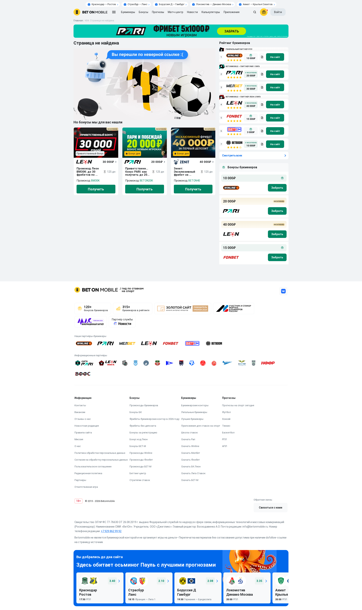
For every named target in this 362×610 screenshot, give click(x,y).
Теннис (226, 425)
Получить (96, 189)
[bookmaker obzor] (262, 57)
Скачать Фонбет (190, 459)
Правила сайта (83, 432)
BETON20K (146, 180)
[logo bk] (231, 188)
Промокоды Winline (141, 453)
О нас (77, 446)
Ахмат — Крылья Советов (258, 4)
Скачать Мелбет (190, 453)
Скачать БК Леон (191, 466)
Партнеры (80, 480)
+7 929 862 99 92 (111, 531)
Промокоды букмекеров (144, 405)
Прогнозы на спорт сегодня (238, 405)
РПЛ (224, 439)
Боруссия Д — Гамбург (171, 4)
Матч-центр (175, 12)
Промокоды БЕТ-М (140, 466)
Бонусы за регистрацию (143, 432)
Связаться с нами (270, 507)
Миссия (78, 439)
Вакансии (79, 412)
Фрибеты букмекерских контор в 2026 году (154, 419)
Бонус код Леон (139, 439)
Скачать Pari (188, 439)
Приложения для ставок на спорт (200, 425)
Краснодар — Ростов (104, 4)
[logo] (90, 12)
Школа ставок (189, 432)
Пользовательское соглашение (92, 466)
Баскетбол (228, 432)
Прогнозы (158, 12)
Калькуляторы (211, 12)
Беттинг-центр (138, 473)
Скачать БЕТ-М (189, 480)
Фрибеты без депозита (143, 425)
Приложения (231, 12)
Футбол (226, 412)
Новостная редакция (86, 425)
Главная (78, 20)
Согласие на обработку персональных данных (101, 459)
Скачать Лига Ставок (193, 473)
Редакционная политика (88, 473)
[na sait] (275, 57)
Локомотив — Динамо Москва (213, 4)
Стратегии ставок (140, 480)
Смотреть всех (232, 155)
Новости (192, 12)
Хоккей (226, 419)
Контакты (80, 405)
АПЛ (224, 446)
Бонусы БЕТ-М (138, 446)
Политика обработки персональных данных (99, 453)
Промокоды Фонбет (141, 459)
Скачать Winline (190, 446)
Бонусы (143, 12)
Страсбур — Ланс (137, 4)
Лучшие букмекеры (192, 419)
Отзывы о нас (82, 419)
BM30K (95, 180)
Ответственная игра (86, 486)
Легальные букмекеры (194, 412)
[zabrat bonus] (277, 188)
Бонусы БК (136, 412)
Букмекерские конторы (195, 405)
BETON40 (194, 180)
